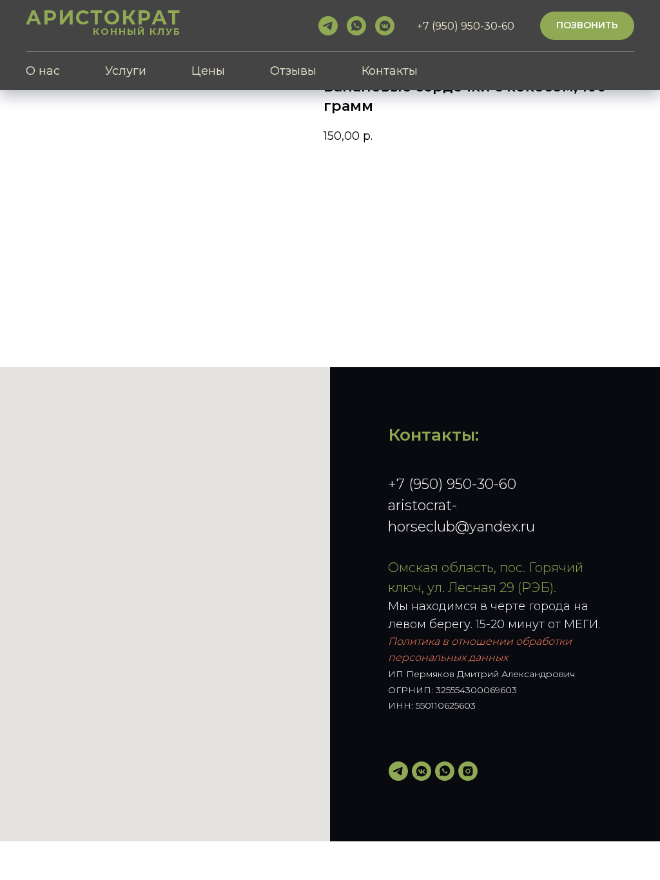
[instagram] (468, 771)
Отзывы (293, 71)
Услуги (125, 71)
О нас (43, 71)
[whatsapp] (356, 25)
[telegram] (328, 25)
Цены (208, 71)
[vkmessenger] (384, 25)
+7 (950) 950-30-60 (452, 484)
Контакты (390, 71)
